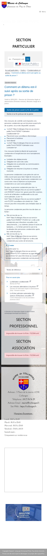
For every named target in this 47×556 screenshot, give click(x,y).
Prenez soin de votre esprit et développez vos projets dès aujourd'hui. (23, 554)
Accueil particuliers (12, 70)
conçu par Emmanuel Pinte (23, 551)
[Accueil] (2, 25)
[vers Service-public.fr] (27, 64)
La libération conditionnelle (19, 282)
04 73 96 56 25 (29, 399)
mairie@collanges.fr (30, 402)
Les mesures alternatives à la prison (23, 287)
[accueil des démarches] (23, 54)
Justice (23, 70)
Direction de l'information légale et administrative (20, 311)
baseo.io (23, 313)
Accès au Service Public (12, 25)
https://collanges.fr (28, 406)
